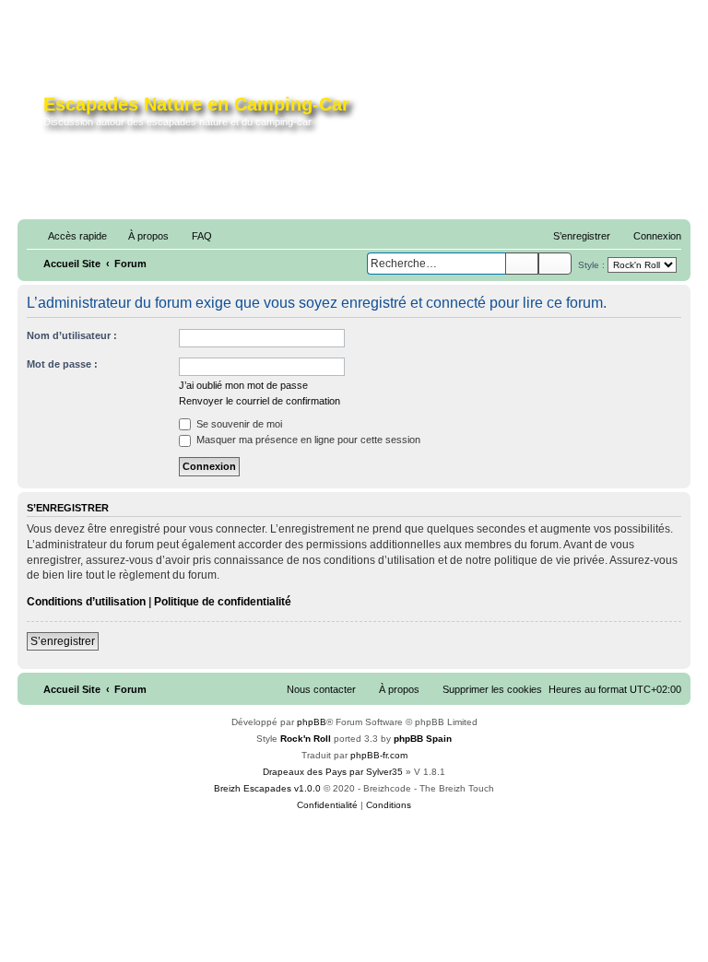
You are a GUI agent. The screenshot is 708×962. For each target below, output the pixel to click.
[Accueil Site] (32, 114)
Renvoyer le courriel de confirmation (259, 400)
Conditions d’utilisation (86, 601)
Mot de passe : (62, 364)
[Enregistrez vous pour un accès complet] (544, 118)
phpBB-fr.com (378, 755)
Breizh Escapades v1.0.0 (267, 788)
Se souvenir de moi (238, 423)
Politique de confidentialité (222, 601)
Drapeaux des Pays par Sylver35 (333, 772)
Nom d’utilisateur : (72, 335)
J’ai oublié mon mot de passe (243, 385)
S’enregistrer (62, 641)
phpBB (311, 722)
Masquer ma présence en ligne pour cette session (307, 439)
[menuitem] (140, 236)
